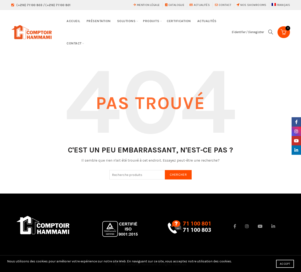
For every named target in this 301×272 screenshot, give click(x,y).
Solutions (126, 21)
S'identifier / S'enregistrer (248, 32)
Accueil (73, 21)
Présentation (99, 21)
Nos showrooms (252, 5)
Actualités (201, 5)
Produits (151, 21)
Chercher (178, 175)
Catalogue (176, 5)
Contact (224, 5)
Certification (179, 21)
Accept (285, 263)
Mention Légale (148, 5)
